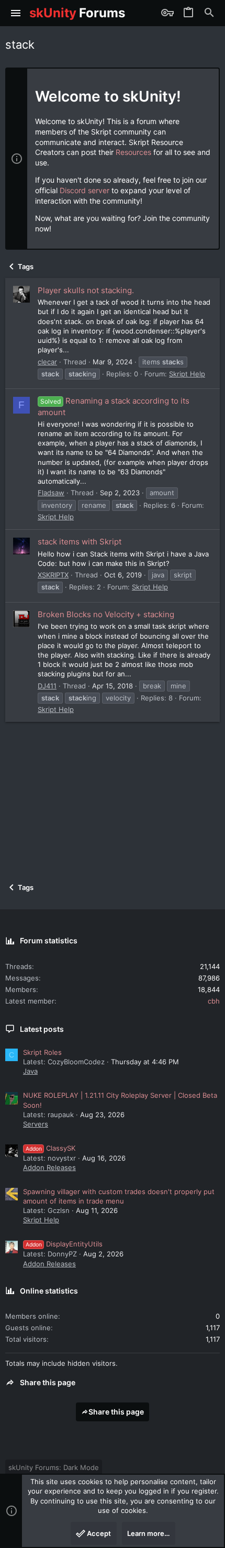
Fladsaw (51, 492)
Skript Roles (42, 1052)
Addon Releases (49, 1167)
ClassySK (50, 1148)
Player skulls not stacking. (86, 290)
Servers (35, 1124)
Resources (133, 152)
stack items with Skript (79, 542)
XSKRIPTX (53, 575)
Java (30, 1071)
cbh (214, 1001)
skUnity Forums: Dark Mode (53, 1467)
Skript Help (187, 374)
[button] (16, 13)
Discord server (84, 190)
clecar (47, 362)
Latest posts (42, 1028)
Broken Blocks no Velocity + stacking (106, 614)
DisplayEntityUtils (64, 1244)
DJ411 (47, 686)
